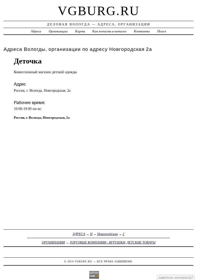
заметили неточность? (176, 277)
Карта (80, 31)
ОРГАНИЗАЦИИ (53, 242)
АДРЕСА (79, 234)
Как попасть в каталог (109, 31)
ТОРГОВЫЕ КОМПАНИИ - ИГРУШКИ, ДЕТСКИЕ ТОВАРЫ (112, 242)
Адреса (36, 31)
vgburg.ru (99, 11)
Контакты (142, 31)
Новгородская (107, 234)
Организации (58, 31)
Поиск (161, 31)
